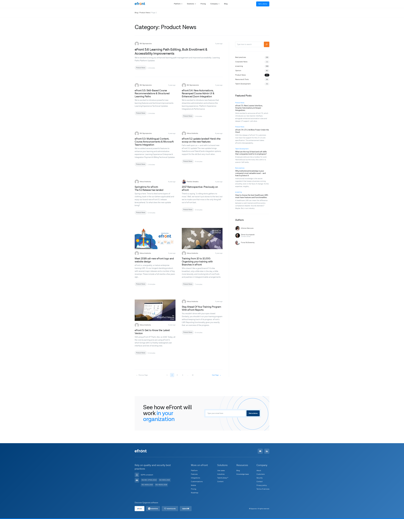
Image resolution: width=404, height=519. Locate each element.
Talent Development (243, 84)
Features (194, 474)
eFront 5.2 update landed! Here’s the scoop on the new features (201, 140)
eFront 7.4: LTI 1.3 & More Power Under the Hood (252, 131)
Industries (221, 474)
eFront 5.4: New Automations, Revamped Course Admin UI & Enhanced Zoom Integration (198, 93)
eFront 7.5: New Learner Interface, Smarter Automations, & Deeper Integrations (249, 108)
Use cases (221, 470)
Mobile (193, 485)
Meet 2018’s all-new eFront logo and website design (154, 260)
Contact (259, 482)
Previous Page (142, 375)
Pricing (203, 4)
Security (259, 478)
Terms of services (262, 489)
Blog (225, 4)
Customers (260, 474)
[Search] (266, 44)
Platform (194, 470)
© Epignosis (253, 509)
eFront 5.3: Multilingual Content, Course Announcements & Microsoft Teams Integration (154, 141)
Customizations (197, 482)
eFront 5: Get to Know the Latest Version (152, 332)
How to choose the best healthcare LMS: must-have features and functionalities (251, 196)
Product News (145, 13)
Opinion (238, 71)
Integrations (195, 478)
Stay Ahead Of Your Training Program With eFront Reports (201, 308)
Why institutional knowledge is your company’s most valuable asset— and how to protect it (250, 173)
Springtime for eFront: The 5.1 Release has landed (149, 189)
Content (220, 482)
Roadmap (194, 493)
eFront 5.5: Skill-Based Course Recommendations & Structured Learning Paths (152, 93)
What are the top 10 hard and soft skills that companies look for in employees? (251, 153)
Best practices (240, 57)
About (258, 470)
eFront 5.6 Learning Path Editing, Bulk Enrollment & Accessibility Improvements (171, 52)
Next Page (216, 375)
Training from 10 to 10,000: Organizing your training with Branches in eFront (197, 261)
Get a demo (262, 4)
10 (192, 375)
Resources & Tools (242, 79)
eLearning (239, 66)
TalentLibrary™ (222, 478)
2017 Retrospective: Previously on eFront (200, 189)
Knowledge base (242, 474)
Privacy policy (261, 485)
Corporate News (241, 62)
